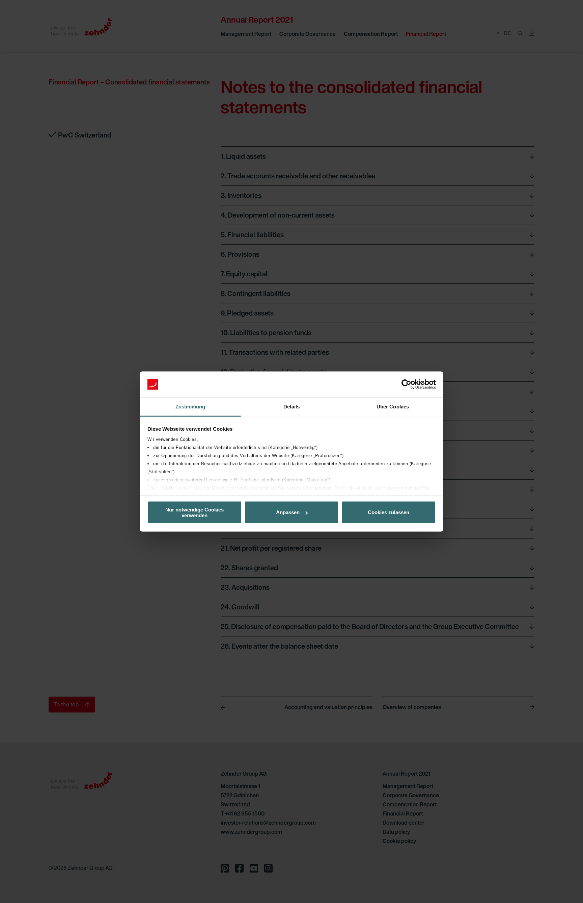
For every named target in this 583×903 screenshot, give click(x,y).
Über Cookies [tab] (393, 406)
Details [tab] (291, 406)
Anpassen (288, 512)
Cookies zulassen (388, 512)
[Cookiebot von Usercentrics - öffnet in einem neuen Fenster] (406, 384)
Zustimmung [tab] (190, 406)
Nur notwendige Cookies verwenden (194, 512)
